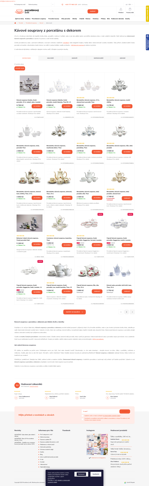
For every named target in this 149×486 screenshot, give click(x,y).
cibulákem (66, 43)
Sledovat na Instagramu (98, 458)
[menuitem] (19, 18)
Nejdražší (74, 58)
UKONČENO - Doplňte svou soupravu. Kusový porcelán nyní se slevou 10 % (24, 443)
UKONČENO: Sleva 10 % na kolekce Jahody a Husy (24, 439)
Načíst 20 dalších (73, 312)
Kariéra (42, 452)
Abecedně (122, 58)
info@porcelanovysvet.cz (7, 1)
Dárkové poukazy (32, 4)
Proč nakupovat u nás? (20, 4)
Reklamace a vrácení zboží (47, 444)
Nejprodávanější (98, 58)
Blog (41, 454)
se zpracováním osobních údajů (111, 416)
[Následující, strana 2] (126, 312)
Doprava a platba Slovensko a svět (49, 442)
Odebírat (125, 411)
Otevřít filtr (19, 68)
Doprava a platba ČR (45, 439)
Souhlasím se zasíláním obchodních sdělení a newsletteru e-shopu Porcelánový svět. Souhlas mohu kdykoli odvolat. (107, 419)
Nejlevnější (50, 58)
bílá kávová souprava (77, 45)
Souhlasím (96, 474)
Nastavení (81, 474)
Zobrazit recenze (34, 386)
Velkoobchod (43, 464)
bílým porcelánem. (98, 339)
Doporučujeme (26, 58)
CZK (129, 4)
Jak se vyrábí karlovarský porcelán (49, 457)
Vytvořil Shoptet (131, 482)
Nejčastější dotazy (45, 467)
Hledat (93, 11)
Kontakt (42, 462)
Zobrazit (127, 198)
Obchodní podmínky (45, 447)
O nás (41, 459)
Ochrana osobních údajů (46, 449)
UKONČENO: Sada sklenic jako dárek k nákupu (24, 435)
